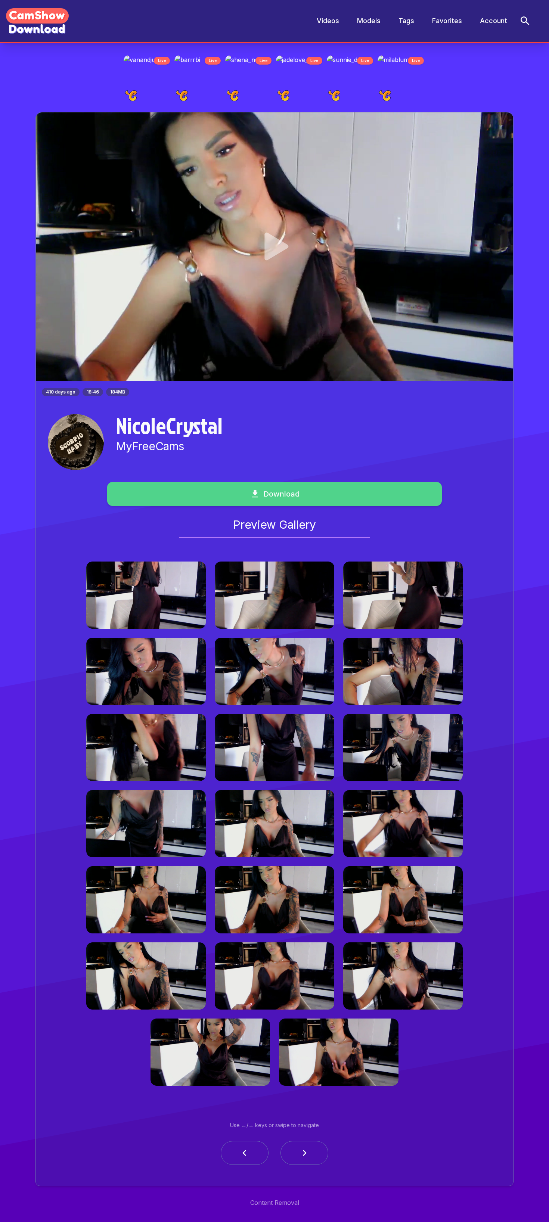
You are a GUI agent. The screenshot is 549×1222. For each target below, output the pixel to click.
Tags (406, 21)
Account (493, 21)
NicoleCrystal (169, 427)
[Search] (525, 21)
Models (369, 21)
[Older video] (245, 1155)
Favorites (447, 21)
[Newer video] (304, 1155)
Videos (328, 21)
